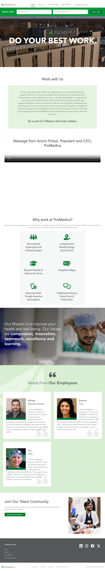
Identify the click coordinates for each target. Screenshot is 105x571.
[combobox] (34, 12)
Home (33, 4)
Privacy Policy (35, 566)
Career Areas (52, 4)
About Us (41, 4)
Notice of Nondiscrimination (62, 566)
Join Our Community (16, 514)
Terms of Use (43, 566)
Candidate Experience (81, 4)
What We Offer (66, 4)
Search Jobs (96, 12)
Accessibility (51, 566)
